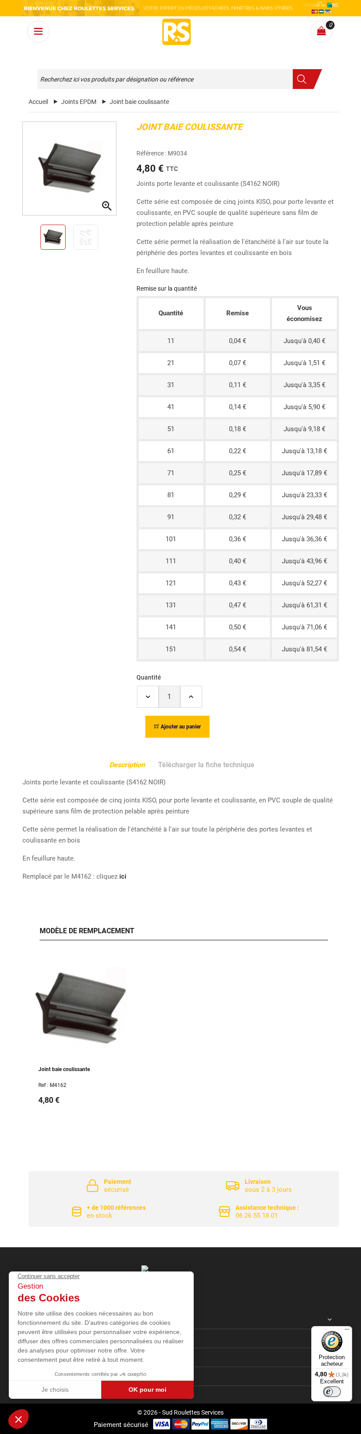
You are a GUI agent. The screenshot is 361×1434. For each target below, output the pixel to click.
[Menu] (347, 1331)
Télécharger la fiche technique (206, 765)
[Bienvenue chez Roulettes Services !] (180, 8)
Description (127, 765)
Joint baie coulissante (64, 1069)
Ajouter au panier (181, 727)
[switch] (332, 1391)
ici (122, 876)
